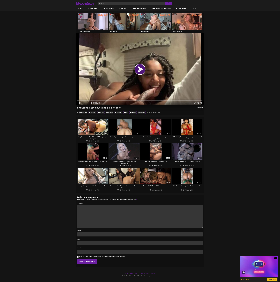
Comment (80, 203)
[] (168, 3)
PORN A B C (123, 8)
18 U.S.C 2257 (145, 273)
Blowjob (110, 112)
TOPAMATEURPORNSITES (161, 8)
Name (79, 230)
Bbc (126, 112)
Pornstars (92, 8)
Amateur (93, 112)
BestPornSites (139, 8)
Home (80, 8)
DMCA (126, 273)
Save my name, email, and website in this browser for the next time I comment (102, 256)
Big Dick (101, 112)
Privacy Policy (134, 273)
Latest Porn (108, 8)
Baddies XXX (83, 112)
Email (79, 239)
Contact (153, 273)
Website (79, 248)
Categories (181, 8)
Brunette (142, 112)
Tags (194, 8)
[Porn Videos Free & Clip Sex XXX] (85, 3)
